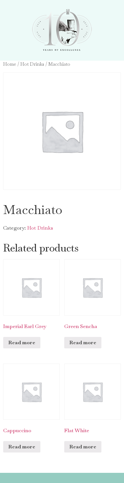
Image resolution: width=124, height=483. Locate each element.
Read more (21, 342)
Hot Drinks (32, 64)
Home (9, 64)
